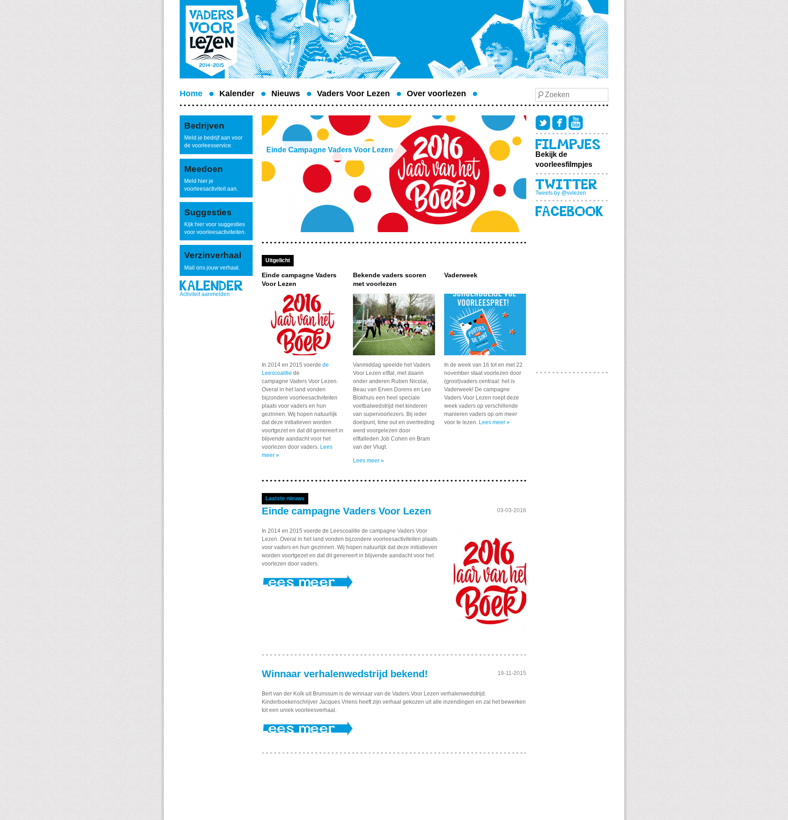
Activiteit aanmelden (205, 294)
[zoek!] (541, 95)
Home (191, 93)
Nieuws (285, 93)
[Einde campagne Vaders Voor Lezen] (303, 324)
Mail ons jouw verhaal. (212, 268)
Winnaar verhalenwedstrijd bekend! (345, 674)
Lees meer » (368, 460)
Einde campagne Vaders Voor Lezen (346, 511)
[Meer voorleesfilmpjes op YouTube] (575, 122)
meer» (376, 582)
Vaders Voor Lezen (353, 93)
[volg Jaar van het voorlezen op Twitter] (566, 184)
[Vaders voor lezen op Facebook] (560, 122)
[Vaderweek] (485, 324)
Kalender (236, 93)
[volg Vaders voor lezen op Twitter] (543, 122)
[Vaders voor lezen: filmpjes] (567, 144)
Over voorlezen (436, 93)
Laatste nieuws (285, 498)
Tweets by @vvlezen (560, 193)
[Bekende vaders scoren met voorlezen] (394, 324)
